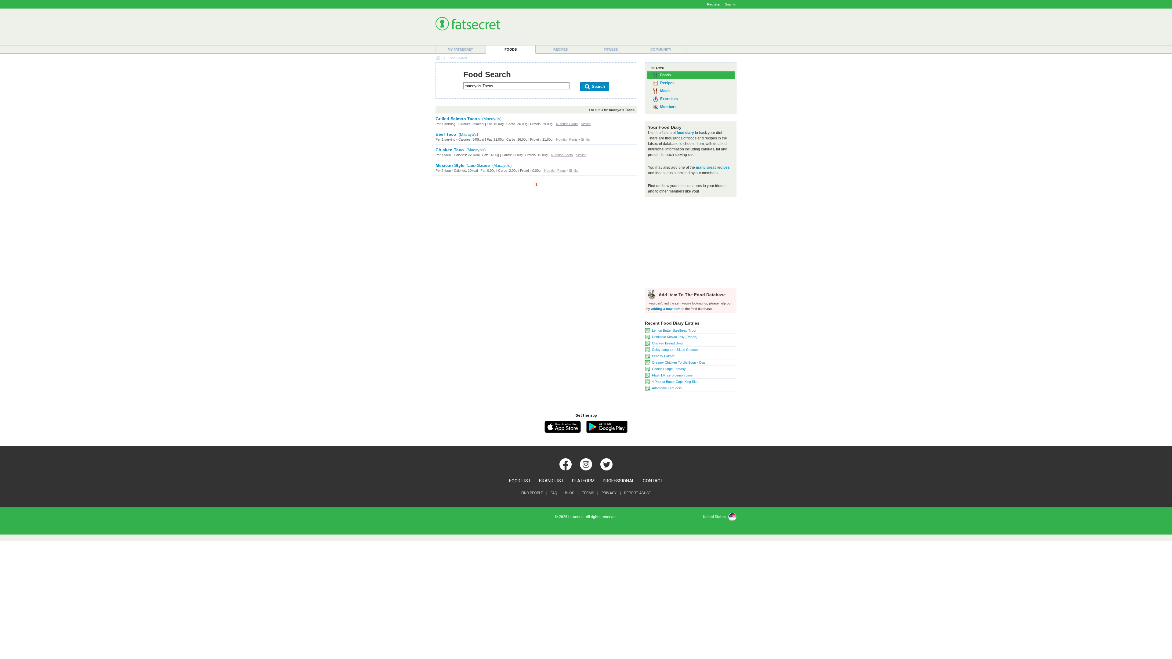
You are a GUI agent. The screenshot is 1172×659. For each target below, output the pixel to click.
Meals (665, 91)
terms (588, 493)
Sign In (730, 4)
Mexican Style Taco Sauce (463, 165)
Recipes (560, 49)
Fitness (611, 49)
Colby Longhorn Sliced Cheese (675, 349)
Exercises (669, 99)
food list (520, 481)
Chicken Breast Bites (667, 343)
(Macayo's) (491, 119)
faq (554, 493)
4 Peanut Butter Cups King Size (675, 382)
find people (532, 493)
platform (583, 481)
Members (668, 107)
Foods (511, 49)
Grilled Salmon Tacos (458, 118)
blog (569, 493)
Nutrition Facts (567, 124)
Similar (586, 124)
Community (660, 49)
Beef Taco (446, 134)
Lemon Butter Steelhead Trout (674, 330)
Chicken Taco (450, 149)
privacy (609, 493)
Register (714, 4)
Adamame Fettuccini (667, 388)
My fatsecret (460, 49)
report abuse (637, 493)
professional (619, 481)
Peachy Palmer (663, 356)
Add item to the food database (691, 294)
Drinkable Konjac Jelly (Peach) (674, 337)
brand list (551, 481)
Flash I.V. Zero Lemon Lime (672, 375)
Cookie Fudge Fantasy (669, 369)
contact (653, 481)
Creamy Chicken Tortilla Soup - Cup (678, 362)
